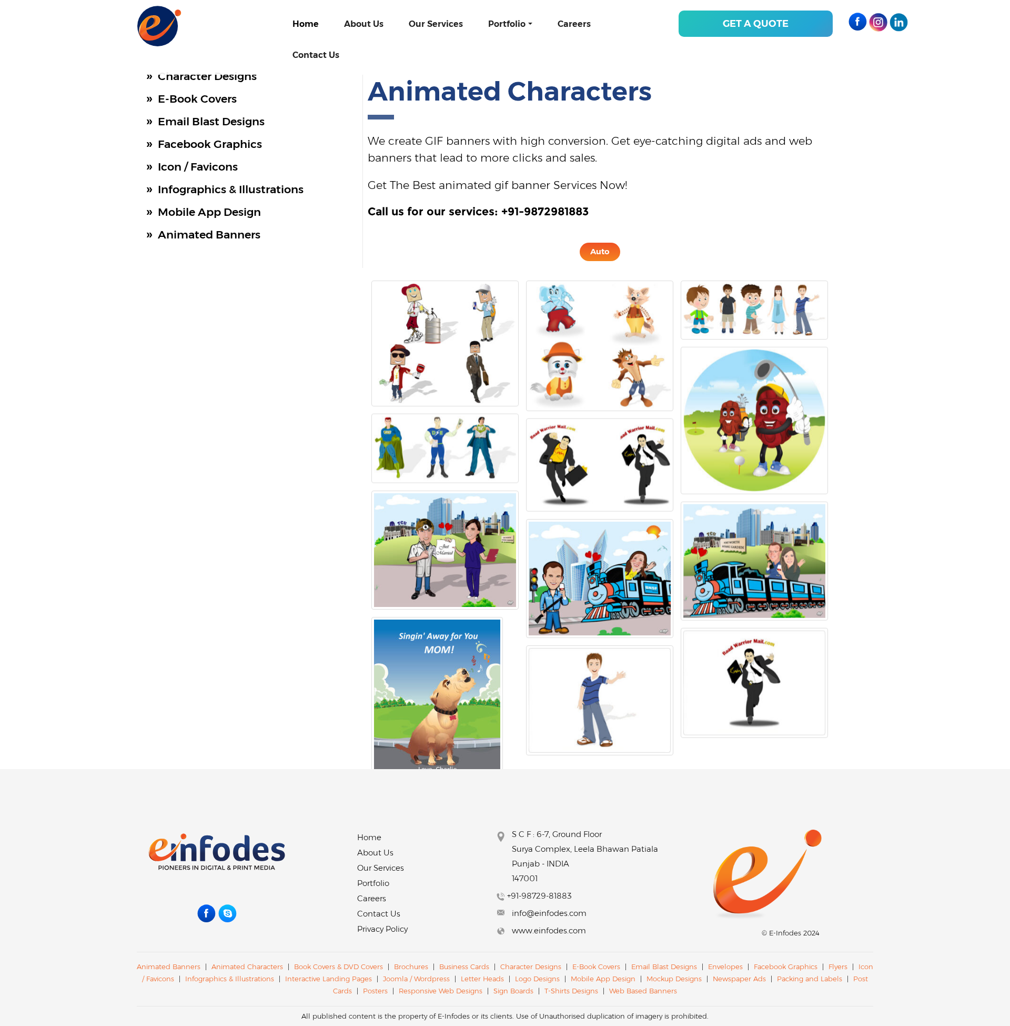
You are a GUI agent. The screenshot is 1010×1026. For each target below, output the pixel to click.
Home (305, 24)
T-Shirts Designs (571, 991)
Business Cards (464, 966)
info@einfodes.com (549, 913)
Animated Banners (209, 234)
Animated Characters (247, 966)
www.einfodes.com (549, 930)
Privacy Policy (382, 929)
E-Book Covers (197, 98)
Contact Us (315, 55)
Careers (574, 24)
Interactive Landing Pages (329, 978)
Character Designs (207, 76)
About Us (363, 24)
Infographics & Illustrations (231, 189)
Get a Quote (756, 23)
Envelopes (725, 966)
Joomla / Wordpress (417, 978)
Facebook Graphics (210, 144)
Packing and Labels (809, 978)
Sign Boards (513, 991)
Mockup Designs (674, 978)
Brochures (411, 966)
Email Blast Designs (211, 121)
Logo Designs (537, 978)
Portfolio (507, 24)
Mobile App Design (209, 211)
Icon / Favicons (198, 166)
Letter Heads (482, 978)
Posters (375, 991)
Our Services (436, 24)
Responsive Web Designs (441, 991)
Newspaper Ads (739, 978)
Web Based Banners (643, 991)
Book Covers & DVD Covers (338, 966)
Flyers (838, 966)
